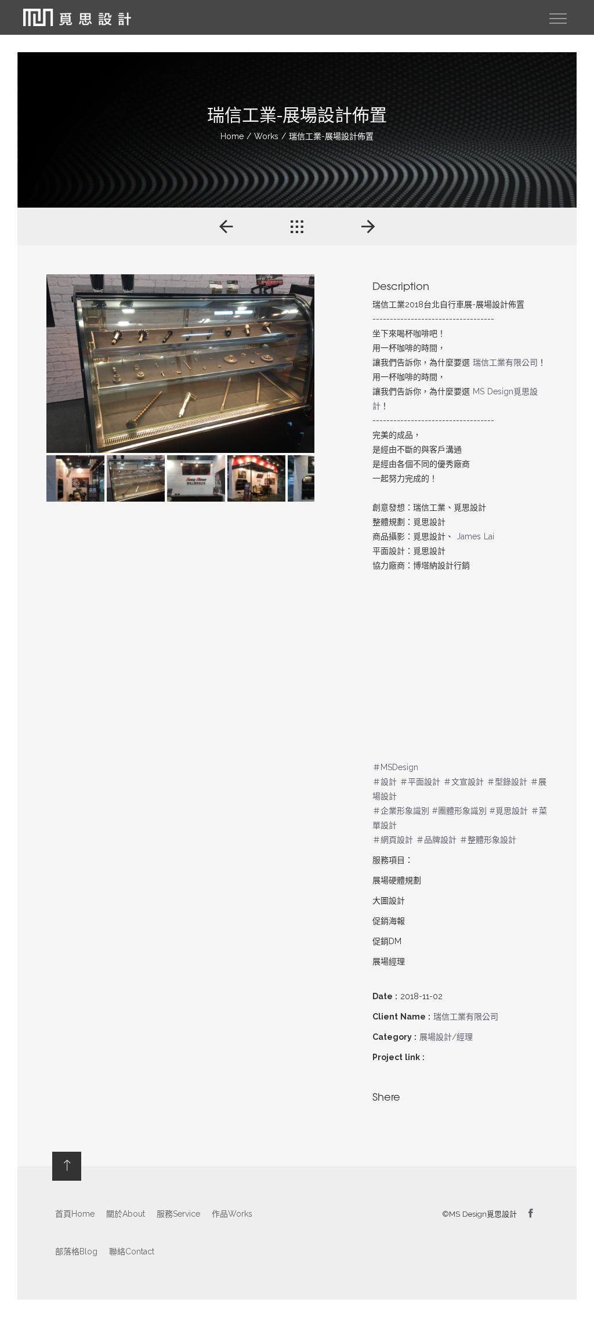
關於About (125, 1213)
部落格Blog (76, 1251)
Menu (558, 18)
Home (232, 136)
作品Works (232, 1213)
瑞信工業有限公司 (505, 362)
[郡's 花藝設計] (226, 226)
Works (266, 136)
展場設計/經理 (446, 1037)
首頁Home (75, 1213)
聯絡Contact (131, 1251)
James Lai (475, 536)
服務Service (178, 1213)
